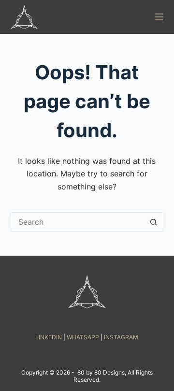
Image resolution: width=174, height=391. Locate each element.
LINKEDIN (48, 337)
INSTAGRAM (121, 337)
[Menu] (159, 17)
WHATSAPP (83, 337)
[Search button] (153, 222)
